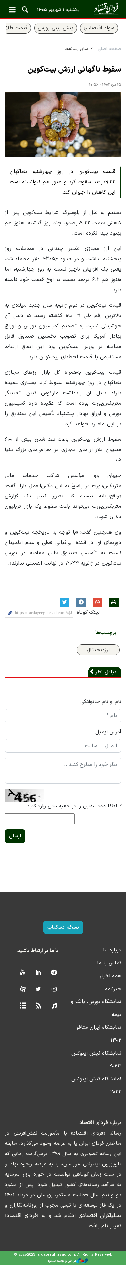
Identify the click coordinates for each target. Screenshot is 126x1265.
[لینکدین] (38, 973)
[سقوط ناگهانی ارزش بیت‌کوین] (63, 124)
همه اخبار (110, 976)
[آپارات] (22, 989)
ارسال (15, 836)
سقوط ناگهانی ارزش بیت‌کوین (74, 69)
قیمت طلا (16, 28)
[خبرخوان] (38, 1006)
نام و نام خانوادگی (100, 702)
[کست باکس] (54, 1006)
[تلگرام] (54, 973)
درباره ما (112, 950)
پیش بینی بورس (55, 28)
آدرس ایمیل (108, 732)
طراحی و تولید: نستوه (62, 1261)
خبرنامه (113, 989)
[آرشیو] (22, 1006)
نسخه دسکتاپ (63, 927)
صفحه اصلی (109, 48)
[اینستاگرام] (54, 989)
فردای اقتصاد (63, 9)
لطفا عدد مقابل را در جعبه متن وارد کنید (74, 806)
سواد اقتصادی (99, 28)
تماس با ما (109, 963)
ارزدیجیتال (98, 650)
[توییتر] (38, 989)
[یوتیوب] (22, 973)
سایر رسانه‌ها (76, 48)
